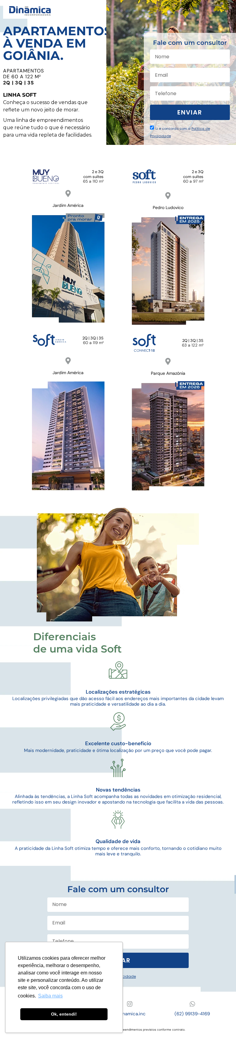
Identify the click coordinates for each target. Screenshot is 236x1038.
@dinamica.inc (130, 1014)
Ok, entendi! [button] (64, 1014)
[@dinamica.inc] (130, 1004)
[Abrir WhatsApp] (220, 1022)
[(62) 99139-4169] (192, 1004)
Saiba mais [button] (50, 995)
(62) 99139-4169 (192, 1014)
